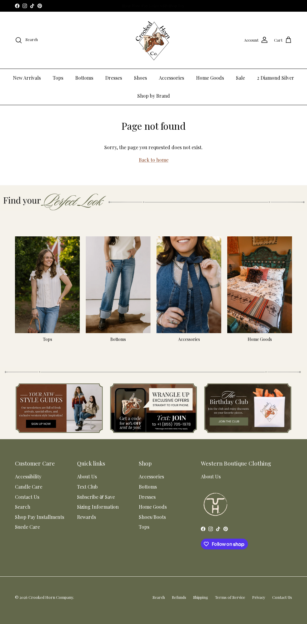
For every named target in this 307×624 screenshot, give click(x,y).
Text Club (87, 487)
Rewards (86, 517)
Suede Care (27, 527)
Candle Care (28, 487)
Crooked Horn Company (50, 597)
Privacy (258, 597)
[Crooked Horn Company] (153, 40)
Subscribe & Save (96, 497)
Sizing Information (98, 507)
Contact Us (27, 497)
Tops (58, 78)
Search (22, 507)
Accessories (171, 78)
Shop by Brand (153, 96)
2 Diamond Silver (275, 78)
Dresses (113, 78)
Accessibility (28, 476)
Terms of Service (230, 597)
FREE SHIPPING (151, 5)
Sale (240, 78)
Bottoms (84, 78)
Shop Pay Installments (39, 517)
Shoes (140, 78)
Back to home (153, 160)
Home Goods (210, 78)
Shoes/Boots (152, 517)
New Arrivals (27, 78)
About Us (87, 476)
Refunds (179, 597)
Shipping (200, 597)
